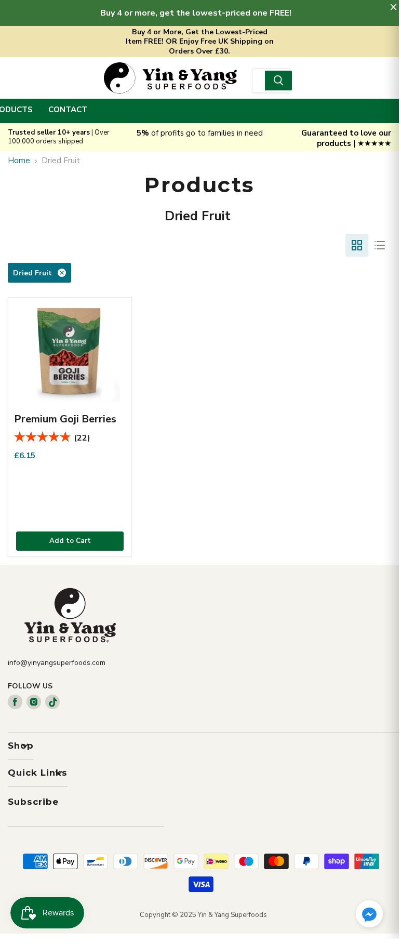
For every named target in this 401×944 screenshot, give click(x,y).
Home (19, 160)
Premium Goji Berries (65, 419)
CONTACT (67, 109)
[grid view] (356, 245)
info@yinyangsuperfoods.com (56, 663)
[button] (369, 914)
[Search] (278, 80)
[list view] (379, 245)
